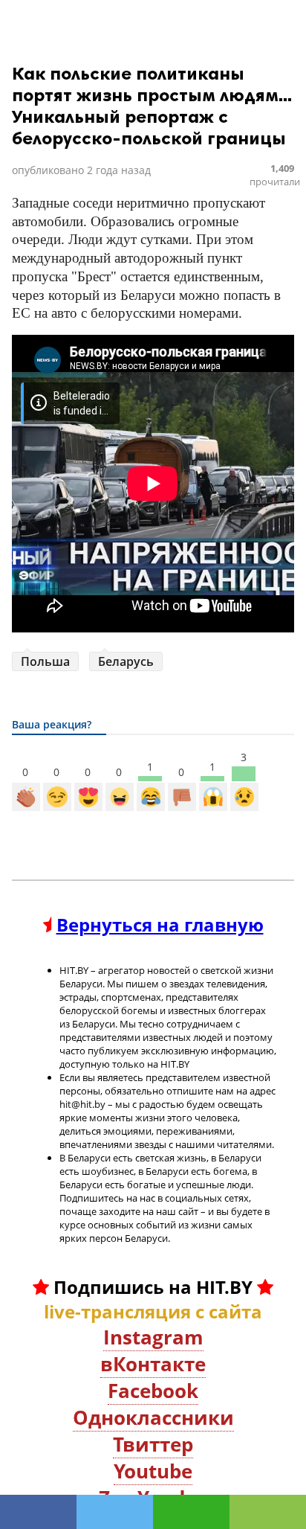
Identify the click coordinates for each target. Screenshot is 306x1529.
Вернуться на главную (160, 924)
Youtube (153, 1471)
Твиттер (153, 1444)
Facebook (153, 1390)
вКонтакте (153, 1363)
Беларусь (126, 661)
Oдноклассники (153, 1417)
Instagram (153, 1337)
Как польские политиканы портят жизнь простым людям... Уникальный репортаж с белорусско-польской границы (152, 105)
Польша (45, 661)
